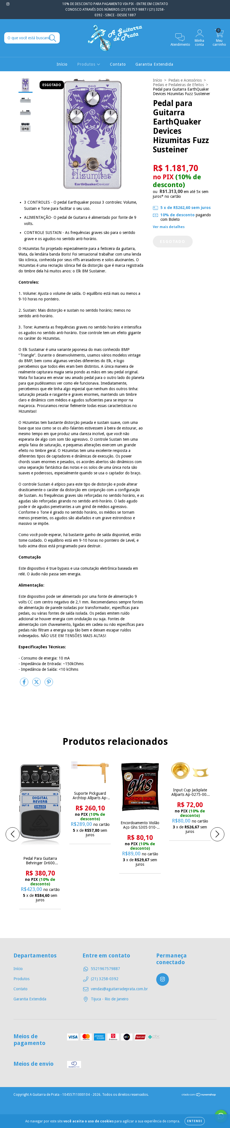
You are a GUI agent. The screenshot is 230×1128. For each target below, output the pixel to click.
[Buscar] (52, 38)
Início (62, 64)
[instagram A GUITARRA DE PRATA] (8, 4)
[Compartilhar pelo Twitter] (37, 684)
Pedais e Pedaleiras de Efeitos (178, 84)
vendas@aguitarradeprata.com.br (119, 989)
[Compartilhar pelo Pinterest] (49, 684)
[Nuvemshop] (199, 1095)
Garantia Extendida (154, 64)
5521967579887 (105, 968)
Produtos (87, 64)
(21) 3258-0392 (104, 979)
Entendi (194, 1121)
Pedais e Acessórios (185, 80)
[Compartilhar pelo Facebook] (24, 684)
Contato (118, 64)
